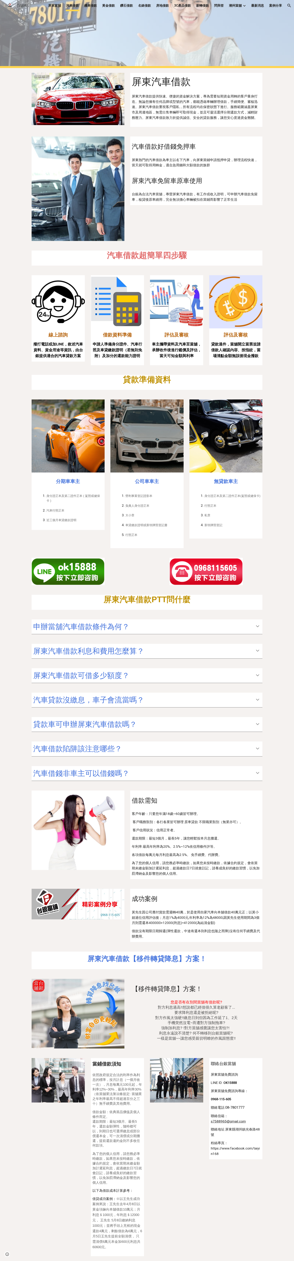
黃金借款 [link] (108, 5)
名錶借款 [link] (144, 5)
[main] (196, 82)
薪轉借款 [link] (202, 5)
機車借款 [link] (90, 5)
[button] (289, 5)
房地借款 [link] (162, 5)
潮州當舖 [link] (235, 5)
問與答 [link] (219, 5)
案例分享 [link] (275, 5)
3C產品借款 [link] (182, 5)
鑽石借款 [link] (126, 5)
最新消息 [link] (257, 5)
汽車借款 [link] (72, 5)
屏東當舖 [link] (54, 5)
